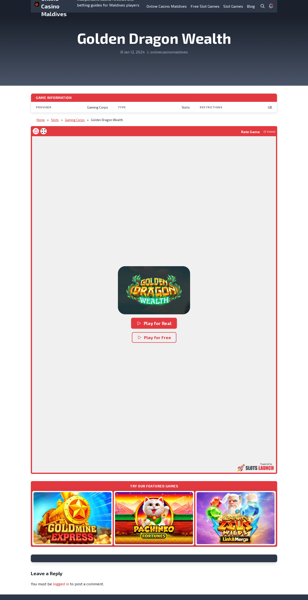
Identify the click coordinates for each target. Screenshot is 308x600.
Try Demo (72, 518)
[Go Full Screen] (43, 131)
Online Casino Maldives (167, 6)
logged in (61, 583)
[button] (154, 290)
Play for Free (157, 337)
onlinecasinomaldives (169, 52)
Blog (251, 6)
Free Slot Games (205, 6)
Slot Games (233, 6)
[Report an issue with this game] (36, 131)
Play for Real (157, 323)
